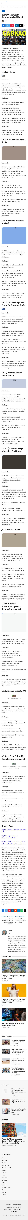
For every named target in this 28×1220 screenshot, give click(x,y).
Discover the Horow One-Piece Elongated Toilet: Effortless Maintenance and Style (19, 1091)
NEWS (3, 1182)
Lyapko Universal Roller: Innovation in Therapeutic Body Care (19, 1101)
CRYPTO (4, 1163)
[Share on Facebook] (4, 25)
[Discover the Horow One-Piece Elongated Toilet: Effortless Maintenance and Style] (6, 1091)
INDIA (3, 1175)
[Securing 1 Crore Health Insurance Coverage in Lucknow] (6, 1061)
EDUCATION (5, 1165)
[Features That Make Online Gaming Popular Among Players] (14, 1014)
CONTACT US (17, 1204)
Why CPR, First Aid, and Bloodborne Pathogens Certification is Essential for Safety (18, 1070)
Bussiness (4, 1160)
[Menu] (3, 3)
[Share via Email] (21, 25)
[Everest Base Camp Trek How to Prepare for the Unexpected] (6, 1042)
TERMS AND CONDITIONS (13, 1207)
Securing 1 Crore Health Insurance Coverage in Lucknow (18, 1060)
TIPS (3, 1190)
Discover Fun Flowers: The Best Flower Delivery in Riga (19, 1110)
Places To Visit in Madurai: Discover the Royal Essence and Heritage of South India (13, 1141)
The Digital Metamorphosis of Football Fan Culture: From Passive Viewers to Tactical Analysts (13, 976)
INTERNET (5, 1177)
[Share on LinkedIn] (17, 25)
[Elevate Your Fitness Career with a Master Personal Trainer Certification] (6, 1051)
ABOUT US (9, 1204)
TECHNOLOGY (6, 1187)
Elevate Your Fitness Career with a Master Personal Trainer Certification (19, 1051)
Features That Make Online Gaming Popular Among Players (13, 1024)
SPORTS (4, 1185)
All (3, 11)
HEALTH (4, 1172)
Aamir (7, 21)
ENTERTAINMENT (7, 1168)
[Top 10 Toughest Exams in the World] (14, 37)
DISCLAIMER (7, 1209)
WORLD (4, 1195)
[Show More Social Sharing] (24, 25)
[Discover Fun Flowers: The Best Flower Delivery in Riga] (6, 1111)
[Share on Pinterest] (12, 25)
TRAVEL (4, 1135)
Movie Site (4, 1180)
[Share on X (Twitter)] (8, 25)
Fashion (4, 1170)
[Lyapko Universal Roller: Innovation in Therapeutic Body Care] (6, 1102)
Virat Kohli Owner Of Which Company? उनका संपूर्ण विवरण (20, 920)
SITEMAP (14, 1211)
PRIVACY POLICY (18, 1209)
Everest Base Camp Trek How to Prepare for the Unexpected (18, 1041)
